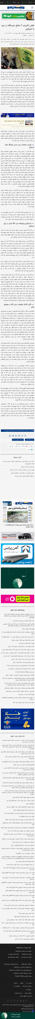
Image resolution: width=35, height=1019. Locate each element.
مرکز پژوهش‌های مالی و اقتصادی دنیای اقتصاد (20, 970)
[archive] (8, 1001)
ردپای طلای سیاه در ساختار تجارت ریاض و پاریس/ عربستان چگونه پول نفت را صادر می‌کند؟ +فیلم (17, 752)
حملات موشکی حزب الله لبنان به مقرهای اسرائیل (22, 473)
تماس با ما (28, 983)
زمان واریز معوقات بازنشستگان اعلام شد (24, 672)
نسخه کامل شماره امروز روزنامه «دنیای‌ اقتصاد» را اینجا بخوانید (19, 526)
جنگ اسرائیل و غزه (17, 440)
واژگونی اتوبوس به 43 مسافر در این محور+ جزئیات (21, 936)
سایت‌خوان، (27, 430)
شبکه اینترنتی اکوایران (13, 954)
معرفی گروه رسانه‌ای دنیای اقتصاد (23, 951)
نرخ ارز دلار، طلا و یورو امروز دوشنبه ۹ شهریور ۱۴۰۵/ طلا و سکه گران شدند (18, 868)
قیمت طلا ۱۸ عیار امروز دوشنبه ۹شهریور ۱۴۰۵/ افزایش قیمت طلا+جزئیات (19, 891)
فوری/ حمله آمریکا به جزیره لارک (26, 643)
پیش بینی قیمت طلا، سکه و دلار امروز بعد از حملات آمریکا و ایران (18, 650)
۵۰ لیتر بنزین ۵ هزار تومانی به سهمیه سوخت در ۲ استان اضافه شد (18, 637)
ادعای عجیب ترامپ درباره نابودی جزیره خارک (23, 702)
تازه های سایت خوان (18, 736)
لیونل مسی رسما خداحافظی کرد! (26, 816)
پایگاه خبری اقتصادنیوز (13, 957)
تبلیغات (21, 983)
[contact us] (11, 1001)
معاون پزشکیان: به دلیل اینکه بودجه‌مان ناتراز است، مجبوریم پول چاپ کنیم (18, 878)
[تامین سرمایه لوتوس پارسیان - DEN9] (17, 578)
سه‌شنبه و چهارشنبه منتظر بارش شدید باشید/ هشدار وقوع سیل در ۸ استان (18, 633)
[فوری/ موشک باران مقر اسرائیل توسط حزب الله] (29, 123)
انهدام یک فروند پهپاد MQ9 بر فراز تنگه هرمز (23, 797)
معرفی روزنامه (28, 993)
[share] (14, 1001)
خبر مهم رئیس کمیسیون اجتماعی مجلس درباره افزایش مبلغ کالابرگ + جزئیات (18, 698)
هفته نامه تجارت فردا (26, 957)
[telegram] (13, 435)
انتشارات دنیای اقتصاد (26, 964)
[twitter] (19, 435)
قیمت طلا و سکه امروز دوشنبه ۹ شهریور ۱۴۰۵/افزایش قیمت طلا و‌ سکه (18, 896)
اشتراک (15, 983)
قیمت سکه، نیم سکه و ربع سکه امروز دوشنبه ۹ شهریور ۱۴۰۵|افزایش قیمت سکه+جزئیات (17, 883)
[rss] (17, 1001)
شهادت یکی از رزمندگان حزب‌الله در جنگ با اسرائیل (22, 470)
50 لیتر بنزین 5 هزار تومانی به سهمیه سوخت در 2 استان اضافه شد (18, 928)
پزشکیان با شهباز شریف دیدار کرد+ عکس (24, 939)
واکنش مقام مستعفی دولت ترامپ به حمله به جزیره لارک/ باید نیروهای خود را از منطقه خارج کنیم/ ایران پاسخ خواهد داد (19, 684)
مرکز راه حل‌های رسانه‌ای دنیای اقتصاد (22, 973)
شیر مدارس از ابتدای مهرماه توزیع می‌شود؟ (23, 810)
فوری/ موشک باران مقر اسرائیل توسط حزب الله (14, 122)
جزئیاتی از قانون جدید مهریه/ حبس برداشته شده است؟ (21, 831)
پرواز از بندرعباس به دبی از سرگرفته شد (25, 853)
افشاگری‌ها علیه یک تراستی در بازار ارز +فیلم (24, 765)
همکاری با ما (17, 986)
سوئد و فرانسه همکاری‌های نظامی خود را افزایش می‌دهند (20, 807)
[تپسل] (2, 114)
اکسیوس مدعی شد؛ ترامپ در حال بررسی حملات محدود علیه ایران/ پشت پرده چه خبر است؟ (18, 741)
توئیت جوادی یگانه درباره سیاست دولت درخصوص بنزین (20, 920)
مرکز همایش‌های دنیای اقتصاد (11, 964)
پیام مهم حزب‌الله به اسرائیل (27, 467)
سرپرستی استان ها (27, 986)
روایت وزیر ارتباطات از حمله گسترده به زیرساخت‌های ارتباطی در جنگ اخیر (18, 924)
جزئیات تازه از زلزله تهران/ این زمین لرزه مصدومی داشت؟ (20, 665)
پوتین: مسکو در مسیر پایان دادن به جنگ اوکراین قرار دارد (20, 800)
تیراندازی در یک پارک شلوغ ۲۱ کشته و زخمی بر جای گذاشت (20, 691)
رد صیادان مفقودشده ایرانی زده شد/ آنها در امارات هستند (20, 865)
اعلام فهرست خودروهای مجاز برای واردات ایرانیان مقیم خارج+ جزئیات (17, 828)
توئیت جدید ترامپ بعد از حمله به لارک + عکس (22, 659)
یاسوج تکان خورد (30, 804)
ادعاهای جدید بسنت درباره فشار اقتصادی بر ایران (22, 845)
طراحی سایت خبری (28, 1011)
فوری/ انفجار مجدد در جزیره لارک (26, 694)
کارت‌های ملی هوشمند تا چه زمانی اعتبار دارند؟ (23, 842)
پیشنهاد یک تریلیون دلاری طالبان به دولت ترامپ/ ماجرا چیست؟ (19, 905)
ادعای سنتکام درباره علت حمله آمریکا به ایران (23, 662)
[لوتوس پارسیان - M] (17, 1015)
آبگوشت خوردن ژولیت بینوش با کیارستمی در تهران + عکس (20, 675)
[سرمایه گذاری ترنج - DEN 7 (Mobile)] (17, 16)
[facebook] (22, 435)
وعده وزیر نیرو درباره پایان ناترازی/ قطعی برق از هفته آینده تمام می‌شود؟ (18, 932)
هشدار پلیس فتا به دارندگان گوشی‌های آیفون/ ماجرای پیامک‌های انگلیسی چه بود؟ (18, 778)
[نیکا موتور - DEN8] (17, 536)
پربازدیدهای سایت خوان (17, 610)
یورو (11, 2)
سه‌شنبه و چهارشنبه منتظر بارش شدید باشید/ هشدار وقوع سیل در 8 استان (18, 909)
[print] (9, 435)
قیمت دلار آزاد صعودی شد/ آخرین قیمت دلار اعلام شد (21, 669)
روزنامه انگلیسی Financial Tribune (23, 976)
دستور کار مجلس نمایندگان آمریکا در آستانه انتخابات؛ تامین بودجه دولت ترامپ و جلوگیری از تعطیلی (18, 774)
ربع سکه (28, 2)
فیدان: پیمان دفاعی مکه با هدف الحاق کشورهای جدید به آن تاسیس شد (18, 901)
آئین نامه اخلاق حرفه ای (25, 996)
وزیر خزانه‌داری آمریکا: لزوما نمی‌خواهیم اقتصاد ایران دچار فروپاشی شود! (18, 823)
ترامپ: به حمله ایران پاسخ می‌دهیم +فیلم (24, 916)
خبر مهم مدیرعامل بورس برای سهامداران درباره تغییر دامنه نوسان (18, 783)
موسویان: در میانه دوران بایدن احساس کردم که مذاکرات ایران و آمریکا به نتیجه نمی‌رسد (19, 769)
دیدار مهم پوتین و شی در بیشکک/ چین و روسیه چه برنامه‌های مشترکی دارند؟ (19, 835)
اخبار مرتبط (17, 457)
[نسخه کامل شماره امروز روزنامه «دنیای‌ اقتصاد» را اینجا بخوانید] (17, 511)
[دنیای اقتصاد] (15, 7)
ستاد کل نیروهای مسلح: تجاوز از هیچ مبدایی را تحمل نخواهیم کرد (18, 762)
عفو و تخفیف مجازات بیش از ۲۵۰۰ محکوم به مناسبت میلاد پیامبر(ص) (19, 757)
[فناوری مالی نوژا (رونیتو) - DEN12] (17, 719)
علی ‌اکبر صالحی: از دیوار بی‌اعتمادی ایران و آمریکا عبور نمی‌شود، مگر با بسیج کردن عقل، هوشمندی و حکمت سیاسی (18, 786)
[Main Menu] (32, 7)
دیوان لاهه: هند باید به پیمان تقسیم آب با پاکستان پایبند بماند (19, 813)
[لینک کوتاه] (25, 435)
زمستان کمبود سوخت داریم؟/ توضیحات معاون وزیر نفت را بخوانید (18, 839)
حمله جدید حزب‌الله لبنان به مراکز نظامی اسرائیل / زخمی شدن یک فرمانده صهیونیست (18, 463)
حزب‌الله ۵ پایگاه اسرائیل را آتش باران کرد (24, 476)
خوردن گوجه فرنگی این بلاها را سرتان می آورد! (23, 640)
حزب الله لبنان (29, 440)
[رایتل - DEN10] (17, 599)
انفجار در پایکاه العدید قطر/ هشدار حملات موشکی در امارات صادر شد (17, 653)
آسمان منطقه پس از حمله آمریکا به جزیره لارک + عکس (21, 646)
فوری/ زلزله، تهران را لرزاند (28, 629)
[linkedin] (16, 435)
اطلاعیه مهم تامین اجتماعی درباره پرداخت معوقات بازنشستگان (19, 688)
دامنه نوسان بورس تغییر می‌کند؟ (26, 913)
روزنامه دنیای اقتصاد (26, 954)
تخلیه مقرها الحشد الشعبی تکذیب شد (25, 861)
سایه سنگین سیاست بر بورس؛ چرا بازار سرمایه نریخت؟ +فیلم (19, 820)
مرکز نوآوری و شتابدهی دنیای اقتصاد (22, 967)
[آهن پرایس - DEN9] (17, 553)
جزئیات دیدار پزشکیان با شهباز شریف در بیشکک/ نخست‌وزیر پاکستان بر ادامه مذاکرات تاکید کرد (17, 849)
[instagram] (27, 1001)
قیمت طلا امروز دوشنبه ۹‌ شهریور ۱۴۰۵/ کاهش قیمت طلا (20, 887)
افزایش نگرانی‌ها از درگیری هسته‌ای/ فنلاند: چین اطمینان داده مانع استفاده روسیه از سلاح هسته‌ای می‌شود (18, 679)
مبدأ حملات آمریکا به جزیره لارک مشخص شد (23, 621)
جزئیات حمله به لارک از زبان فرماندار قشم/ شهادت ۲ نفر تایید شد (18, 656)
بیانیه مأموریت (18, 993)
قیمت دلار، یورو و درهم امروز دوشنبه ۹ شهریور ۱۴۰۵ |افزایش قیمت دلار (18, 873)
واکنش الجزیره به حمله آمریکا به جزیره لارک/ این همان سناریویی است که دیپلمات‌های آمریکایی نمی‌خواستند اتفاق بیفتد (18, 625)
